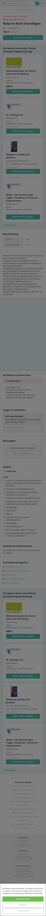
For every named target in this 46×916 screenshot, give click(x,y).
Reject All (22, 905)
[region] (23, 899)
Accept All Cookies (23, 899)
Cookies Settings (23, 911)
